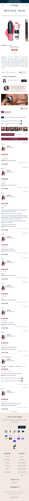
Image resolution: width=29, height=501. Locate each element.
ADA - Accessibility (22, 472)
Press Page (7, 465)
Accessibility (6, 492)
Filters (15, 139)
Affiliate (7, 469)
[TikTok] (14, 431)
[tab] (15, 91)
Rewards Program (22, 469)
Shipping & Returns (22, 465)
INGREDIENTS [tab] (17, 57)
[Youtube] (22, 431)
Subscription (21, 459)
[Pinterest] (18, 431)
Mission (7, 456)
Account (22, 456)
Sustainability (7, 459)
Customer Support (22, 462)
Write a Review (8, 134)
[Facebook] (10, 431)
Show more (14, 411)
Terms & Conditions (12, 494)
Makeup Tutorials (7, 472)
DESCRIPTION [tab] (3, 57)
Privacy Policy (14, 492)
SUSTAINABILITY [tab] (25, 57)
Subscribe (21, 427)
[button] (6, 45)
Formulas (7, 462)
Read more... (3, 68)
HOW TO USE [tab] (10, 57)
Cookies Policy (22, 492)
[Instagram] (6, 431)
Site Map (19, 494)
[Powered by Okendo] (24, 108)
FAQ (22, 475)
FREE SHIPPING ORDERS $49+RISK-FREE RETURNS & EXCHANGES (14, 1)
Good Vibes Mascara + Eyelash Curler (14, 80)
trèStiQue (16, 497)
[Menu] (2, 5)
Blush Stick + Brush (10, 147)
